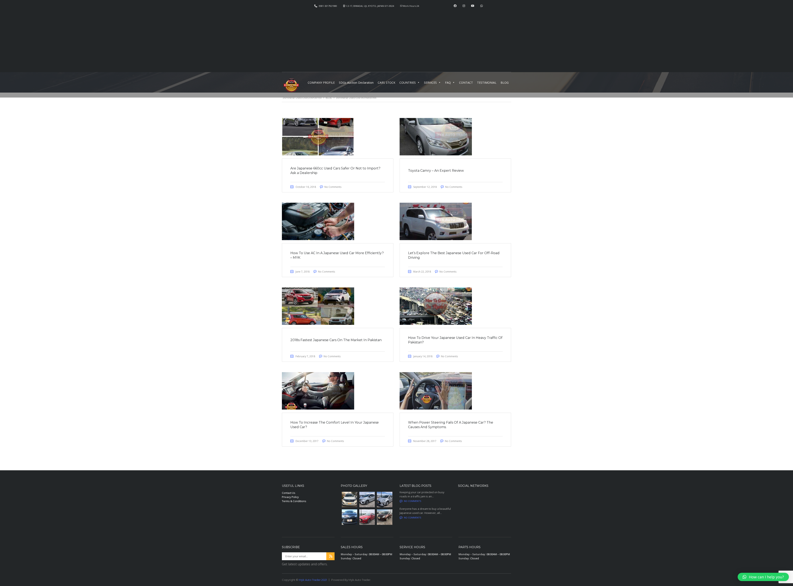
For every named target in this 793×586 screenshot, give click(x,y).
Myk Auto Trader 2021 (313, 579)
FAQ (448, 83)
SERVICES (430, 83)
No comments (412, 501)
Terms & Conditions (294, 501)
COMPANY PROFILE (321, 83)
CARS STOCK (386, 83)
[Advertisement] (396, 38)
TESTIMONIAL (486, 83)
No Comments (332, 187)
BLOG (505, 83)
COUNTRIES (407, 83)
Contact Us (288, 493)
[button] (763, 577)
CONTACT (466, 83)
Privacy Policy (290, 497)
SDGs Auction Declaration (356, 83)
